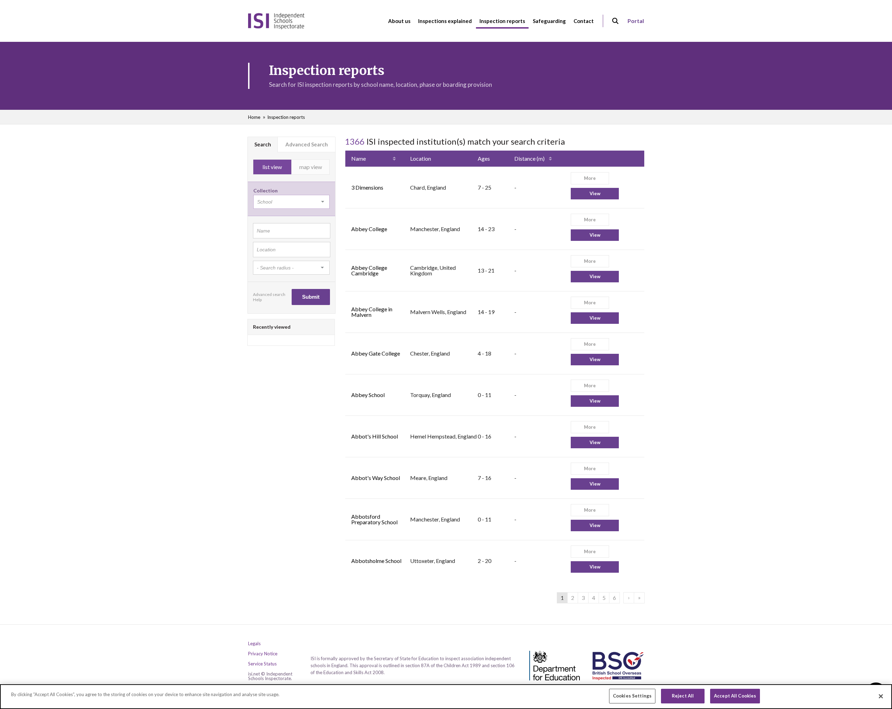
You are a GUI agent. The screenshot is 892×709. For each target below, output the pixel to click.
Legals (254, 643)
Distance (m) (529, 158)
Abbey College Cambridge (369, 270)
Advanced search (269, 294)
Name (358, 158)
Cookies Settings (632, 696)
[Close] (881, 696)
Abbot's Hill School (374, 436)
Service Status (262, 664)
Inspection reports (286, 117)
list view (272, 166)
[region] (446, 696)
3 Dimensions (367, 187)
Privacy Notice (262, 653)
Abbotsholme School (376, 560)
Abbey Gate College (375, 353)
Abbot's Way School (375, 477)
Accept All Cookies (735, 696)
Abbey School (368, 394)
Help (257, 299)
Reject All (683, 696)
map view (310, 166)
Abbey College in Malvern (371, 312)
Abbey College (369, 229)
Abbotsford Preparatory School (374, 519)
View (595, 193)
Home (254, 117)
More (590, 178)
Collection (265, 190)
